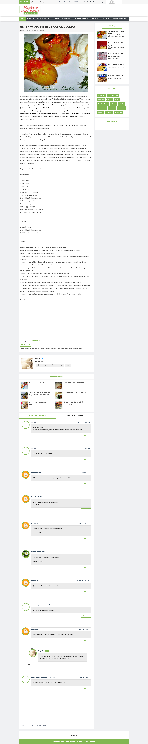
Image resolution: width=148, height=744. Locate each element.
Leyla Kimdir (84, 2)
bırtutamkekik (36, 497)
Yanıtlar (31, 648)
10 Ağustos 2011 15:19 (84, 472)
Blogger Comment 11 (38, 415)
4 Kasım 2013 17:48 (81, 651)
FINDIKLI (113, 104)
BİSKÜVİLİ (109, 100)
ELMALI (117, 100)
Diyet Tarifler (67, 19)
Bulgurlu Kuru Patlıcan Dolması (75, 392)
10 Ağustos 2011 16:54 (84, 497)
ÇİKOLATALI (118, 112)
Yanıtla (86, 435)
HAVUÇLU (121, 104)
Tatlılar (106, 19)
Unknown (34, 581)
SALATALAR (121, 108)
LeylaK (38, 358)
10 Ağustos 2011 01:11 (84, 423)
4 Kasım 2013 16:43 (84, 629)
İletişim (102, 2)
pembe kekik (36, 473)
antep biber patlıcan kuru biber (43, 677)
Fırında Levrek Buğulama (38, 383)
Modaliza (34, 523)
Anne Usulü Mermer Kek (115, 75)
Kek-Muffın (95, 19)
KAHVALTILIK (102, 108)
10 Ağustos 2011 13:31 (84, 449)
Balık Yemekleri (43, 19)
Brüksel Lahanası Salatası (37, 2)
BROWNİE (101, 100)
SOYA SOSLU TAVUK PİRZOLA (74, 383)
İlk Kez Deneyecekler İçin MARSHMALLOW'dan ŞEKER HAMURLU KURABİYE (116, 55)
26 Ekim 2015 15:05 (85, 677)
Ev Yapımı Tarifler (82, 19)
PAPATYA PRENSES (38, 552)
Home (22, 19)
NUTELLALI (112, 108)
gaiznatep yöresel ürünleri (41, 605)
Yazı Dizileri (94, 2)
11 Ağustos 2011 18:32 (84, 552)
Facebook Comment (75, 415)
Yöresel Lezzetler (119, 19)
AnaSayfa (30, 19)
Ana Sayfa (73, 735)
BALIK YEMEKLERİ (113, 95)
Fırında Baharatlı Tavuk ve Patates (38, 403)
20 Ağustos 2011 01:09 (83, 580)
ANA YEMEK (35, 341)
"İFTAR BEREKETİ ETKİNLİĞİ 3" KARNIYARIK (73, 403)
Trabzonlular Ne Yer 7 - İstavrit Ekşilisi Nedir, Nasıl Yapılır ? (40, 393)
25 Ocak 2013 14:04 (84, 605)
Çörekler (55, 19)
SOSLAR (100, 112)
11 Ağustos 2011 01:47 (84, 523)
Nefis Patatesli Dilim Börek (116, 64)
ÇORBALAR (109, 112)
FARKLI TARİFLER (103, 104)
